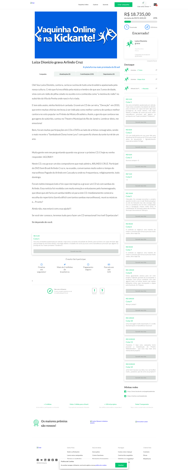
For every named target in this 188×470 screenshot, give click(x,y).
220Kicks (153, 27)
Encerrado (133, 27)
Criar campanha (123, 4)
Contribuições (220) (87, 74)
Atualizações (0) (65, 74)
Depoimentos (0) (108, 74)
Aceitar (121, 465)
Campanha (42, 74)
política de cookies (101, 465)
